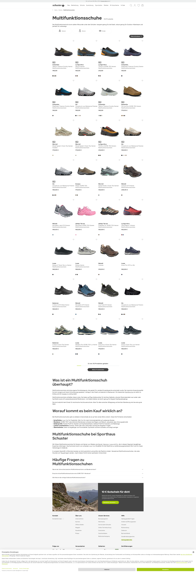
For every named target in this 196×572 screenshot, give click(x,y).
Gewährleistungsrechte (128, 536)
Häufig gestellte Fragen (127, 519)
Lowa (111, 444)
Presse (77, 533)
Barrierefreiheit (125, 533)
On (117, 444)
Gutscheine (101, 530)
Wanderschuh (129, 392)
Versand (123, 524)
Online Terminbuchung (104, 527)
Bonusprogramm (103, 519)
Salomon (106, 444)
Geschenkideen (102, 533)
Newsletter (78, 530)
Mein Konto (101, 522)
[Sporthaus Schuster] (58, 5)
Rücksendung (125, 527)
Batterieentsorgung (103, 536)
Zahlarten (124, 530)
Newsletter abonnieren (109, 502)
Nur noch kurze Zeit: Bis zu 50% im (93, 1)
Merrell (100, 444)
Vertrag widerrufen (126, 540)
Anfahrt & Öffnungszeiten (128, 522)
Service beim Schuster (104, 524)
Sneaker (64, 394)
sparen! (108, 1)
